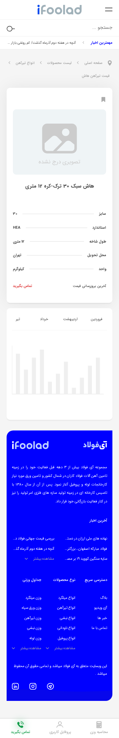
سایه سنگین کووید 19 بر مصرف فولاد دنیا (78, 559)
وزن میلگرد (33, 598)
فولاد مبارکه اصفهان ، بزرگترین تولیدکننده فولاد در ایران (67, 549)
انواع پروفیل (66, 638)
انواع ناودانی (66, 628)
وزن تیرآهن (32, 618)
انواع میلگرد (66, 598)
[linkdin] (15, 686)
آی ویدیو (100, 608)
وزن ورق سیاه (31, 608)
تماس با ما (99, 628)
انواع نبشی (67, 618)
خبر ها (102, 618)
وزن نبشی (34, 628)
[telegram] (50, 686)
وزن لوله (35, 638)
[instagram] (32, 686)
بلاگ (103, 598)
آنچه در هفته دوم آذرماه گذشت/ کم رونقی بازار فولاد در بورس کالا (41, 42)
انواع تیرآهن (66, 608)
